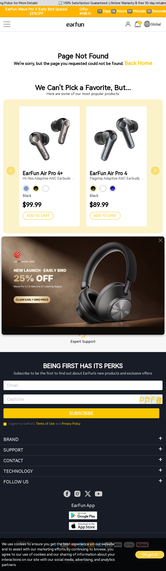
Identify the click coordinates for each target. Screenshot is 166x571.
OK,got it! (149, 555)
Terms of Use (45, 423)
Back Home (138, 63)
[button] (10, 170)
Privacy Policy (71, 423)
